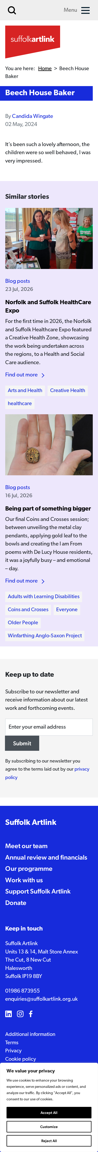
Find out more (21, 375)
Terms (11, 1043)
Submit (22, 743)
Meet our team (26, 846)
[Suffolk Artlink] (32, 42)
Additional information (30, 1034)
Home (45, 68)
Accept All (49, 1113)
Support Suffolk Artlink (38, 891)
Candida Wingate (32, 116)
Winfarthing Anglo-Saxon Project (45, 636)
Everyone (67, 610)
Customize (49, 1127)
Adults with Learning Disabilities (43, 596)
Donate (15, 903)
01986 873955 (22, 991)
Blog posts (17, 281)
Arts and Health (25, 390)
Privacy (13, 1051)
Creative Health (67, 390)
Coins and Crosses (28, 610)
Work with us (24, 880)
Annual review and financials (46, 857)
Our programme (29, 868)
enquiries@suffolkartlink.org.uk (41, 999)
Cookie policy (20, 1059)
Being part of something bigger (48, 509)
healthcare (20, 403)
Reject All (49, 1141)
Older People (23, 623)
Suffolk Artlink (30, 823)
